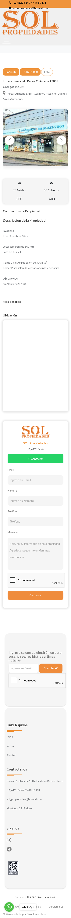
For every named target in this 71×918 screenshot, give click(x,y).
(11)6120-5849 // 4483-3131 (29, 2)
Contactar (36, 458)
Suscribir (49, 668)
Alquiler (11, 755)
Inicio (10, 736)
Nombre (12, 490)
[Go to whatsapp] (9, 907)
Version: (56, 906)
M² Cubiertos (52, 195)
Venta (10, 745)
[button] (61, 140)
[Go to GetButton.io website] (9, 914)
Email (11, 469)
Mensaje (13, 532)
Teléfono (13, 511)
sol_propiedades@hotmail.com (30, 8)
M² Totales (19, 195)
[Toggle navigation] (6, 40)
